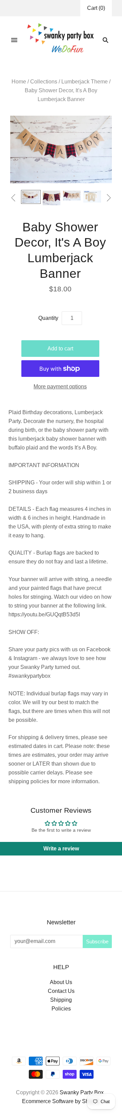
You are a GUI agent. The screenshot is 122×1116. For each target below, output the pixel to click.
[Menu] (14, 40)
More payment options (60, 386)
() (96, 8)
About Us (61, 982)
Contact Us (61, 991)
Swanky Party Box (82, 1092)
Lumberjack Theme (84, 81)
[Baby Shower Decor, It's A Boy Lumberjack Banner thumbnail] (51, 198)
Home (19, 81)
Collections (43, 81)
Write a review (61, 848)
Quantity (48, 318)
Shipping (61, 1000)
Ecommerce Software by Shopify (61, 1101)
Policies (61, 1009)
